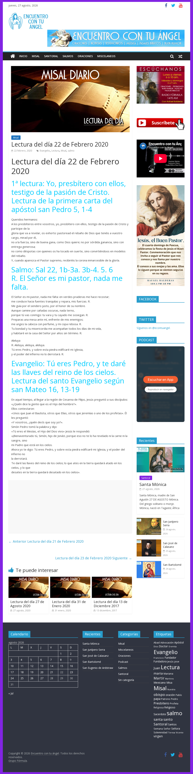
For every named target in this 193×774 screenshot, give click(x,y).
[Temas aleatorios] (180, 56)
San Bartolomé (172, 565)
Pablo (179, 695)
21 (51, 672)
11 (22, 666)
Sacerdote (160, 714)
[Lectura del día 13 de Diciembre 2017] (112, 579)
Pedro (174, 699)
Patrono (165, 699)
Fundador (170, 657)
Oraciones (85, 56)
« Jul (10, 693)
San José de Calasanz (170, 545)
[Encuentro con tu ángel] (12, 56)
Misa (169, 682)
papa (157, 699)
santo (168, 719)
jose (176, 661)
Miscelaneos (106, 56)
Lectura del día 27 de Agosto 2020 (27, 603)
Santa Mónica (152, 484)
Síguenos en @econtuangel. (153, 328)
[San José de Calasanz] (149, 541)
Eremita (173, 646)
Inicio (23, 56)
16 (71, 666)
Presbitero (161, 703)
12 (31, 666)
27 (41, 678)
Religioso (169, 707)
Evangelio (45, 150)
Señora (175, 728)
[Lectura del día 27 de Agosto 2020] (28, 579)
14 (51, 666)
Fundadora (160, 661)
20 (41, 672)
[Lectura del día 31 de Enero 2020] (70, 579)
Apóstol (179, 642)
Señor (167, 728)
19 (31, 672)
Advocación (167, 642)
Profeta (174, 703)
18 (22, 672)
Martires (169, 678)
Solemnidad (160, 732)
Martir (159, 678)
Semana (158, 728)
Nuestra (171, 689)
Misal (36, 56)
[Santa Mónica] (161, 449)
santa (158, 719)
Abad (157, 642)
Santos (172, 724)
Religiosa (159, 707)
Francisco (159, 657)
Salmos (68, 56)
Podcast (123, 662)
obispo (159, 694)
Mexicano (160, 682)
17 (12, 672)
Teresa (171, 732)
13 (41, 666)
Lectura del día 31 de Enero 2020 (69, 603)
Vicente (179, 732)
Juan (157, 668)
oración (170, 695)
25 (22, 678)
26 (31, 678)
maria (158, 673)
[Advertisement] (70, 506)
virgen (158, 736)
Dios (156, 646)
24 (12, 678)
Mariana (168, 673)
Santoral (51, 56)
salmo (71, 150)
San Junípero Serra (94, 649)
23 (71, 672)
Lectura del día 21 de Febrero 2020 (45, 541)
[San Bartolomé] (149, 563)
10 (12, 666)
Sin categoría (126, 680)
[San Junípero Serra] (149, 520)
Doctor (163, 646)
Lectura (55, 150)
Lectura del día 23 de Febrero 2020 (93, 558)
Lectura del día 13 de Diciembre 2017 (110, 603)
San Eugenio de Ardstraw (98, 668)
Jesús (170, 661)
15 (61, 666)
